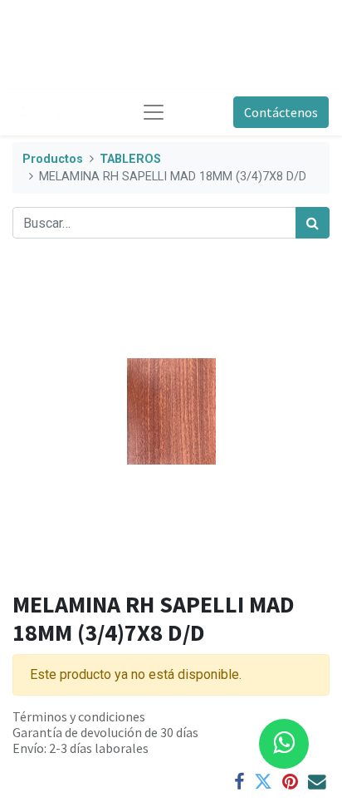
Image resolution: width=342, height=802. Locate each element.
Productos (52, 159)
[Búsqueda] (313, 223)
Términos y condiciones (78, 716)
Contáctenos (281, 112)
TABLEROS (130, 159)
